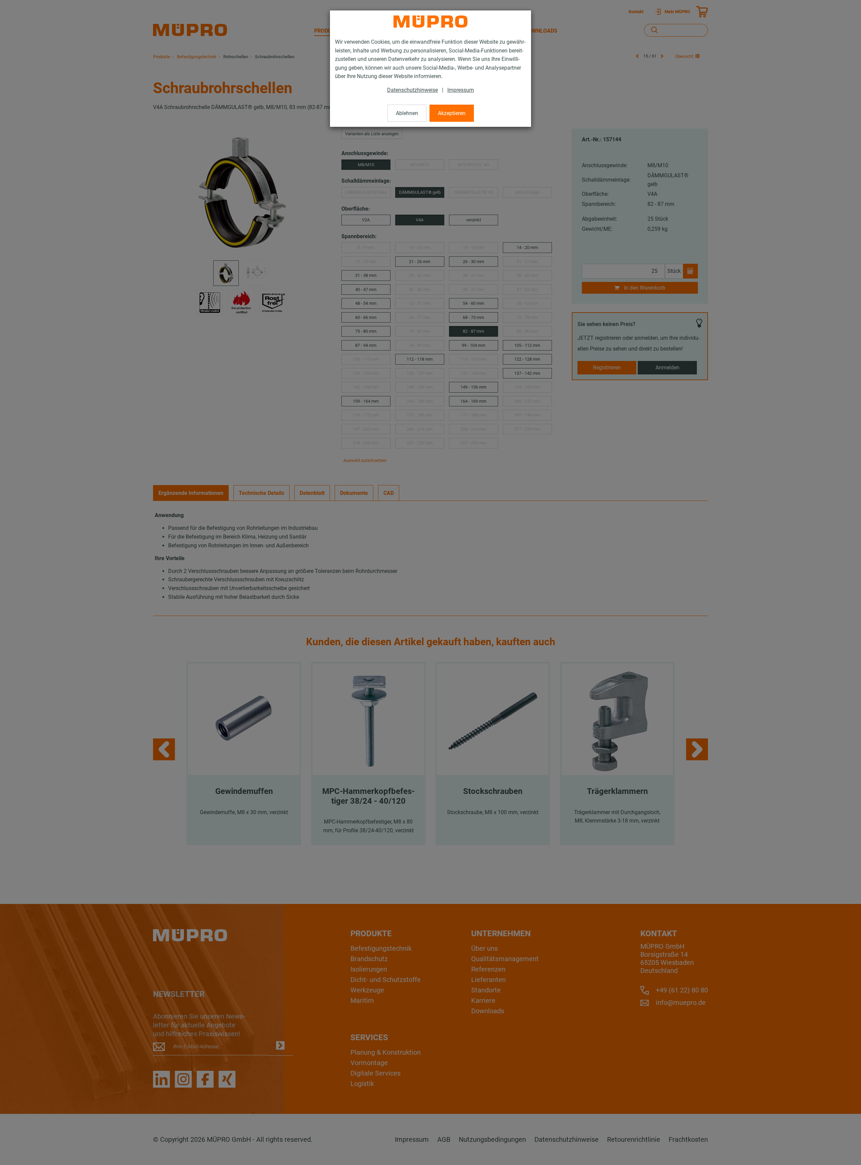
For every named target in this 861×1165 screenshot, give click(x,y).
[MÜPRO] (430, 21)
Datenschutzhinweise (412, 90)
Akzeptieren (451, 113)
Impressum (460, 90)
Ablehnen (407, 113)
